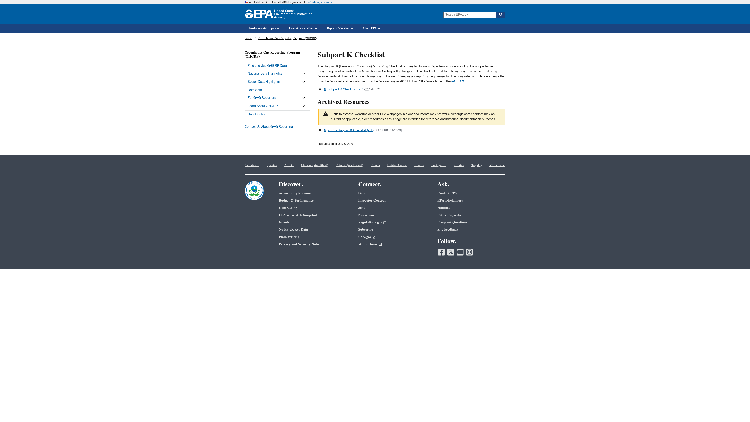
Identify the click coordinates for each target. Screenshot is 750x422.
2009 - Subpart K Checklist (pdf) (351, 130)
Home (248, 38)
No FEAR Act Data (293, 229)
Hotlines (444, 208)
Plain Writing (289, 237)
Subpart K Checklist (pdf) (345, 89)
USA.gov (364, 237)
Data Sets (255, 90)
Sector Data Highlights (264, 81)
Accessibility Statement (296, 193)
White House (368, 244)
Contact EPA (447, 193)
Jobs (361, 208)
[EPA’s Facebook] (441, 252)
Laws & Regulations (301, 28)
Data (361, 193)
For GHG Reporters (262, 97)
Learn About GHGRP (263, 106)
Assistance (252, 165)
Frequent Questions (452, 222)
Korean (419, 165)
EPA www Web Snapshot (298, 215)
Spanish (272, 165)
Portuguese (438, 165)
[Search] (500, 15)
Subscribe (365, 229)
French (375, 165)
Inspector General (372, 200)
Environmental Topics (262, 28)
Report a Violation (338, 28)
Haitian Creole (397, 165)
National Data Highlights (265, 73)
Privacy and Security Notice (300, 244)
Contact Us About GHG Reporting (269, 126)
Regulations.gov (370, 222)
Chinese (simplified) (314, 165)
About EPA (370, 28)
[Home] (278, 14)
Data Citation (257, 114)
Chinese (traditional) (349, 165)
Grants (284, 222)
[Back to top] (739, 411)
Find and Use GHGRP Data (267, 65)
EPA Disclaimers (450, 200)
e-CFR (456, 81)
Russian (459, 165)
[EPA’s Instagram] (469, 252)
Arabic (289, 165)
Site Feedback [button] (448, 229)
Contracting (288, 208)
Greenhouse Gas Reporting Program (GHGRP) (287, 38)
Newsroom (366, 215)
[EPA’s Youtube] (460, 252)
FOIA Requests (449, 215)
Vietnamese (497, 165)
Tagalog (476, 165)
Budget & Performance (296, 200)
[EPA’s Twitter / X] (451, 252)
